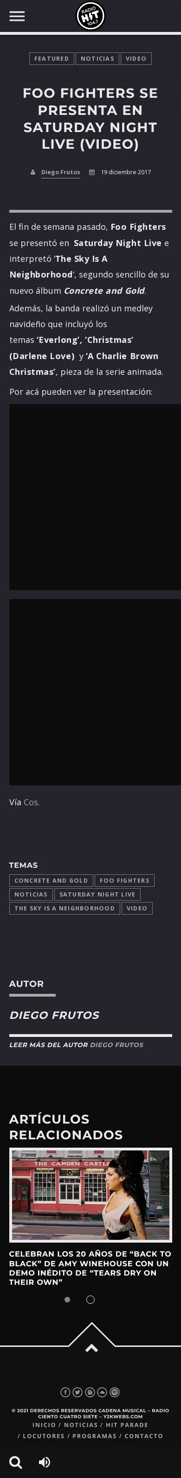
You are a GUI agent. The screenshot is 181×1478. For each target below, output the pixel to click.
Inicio (44, 1425)
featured (51, 59)
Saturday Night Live (97, 894)
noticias (97, 59)
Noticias (31, 894)
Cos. (32, 802)
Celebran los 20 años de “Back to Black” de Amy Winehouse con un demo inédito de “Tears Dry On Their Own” (90, 1268)
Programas (94, 1436)
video (136, 59)
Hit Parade (127, 1425)
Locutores (44, 1436)
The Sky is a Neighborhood (64, 908)
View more (90, 1195)
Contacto (143, 1436)
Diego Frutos (60, 172)
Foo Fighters (124, 880)
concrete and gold (51, 880)
